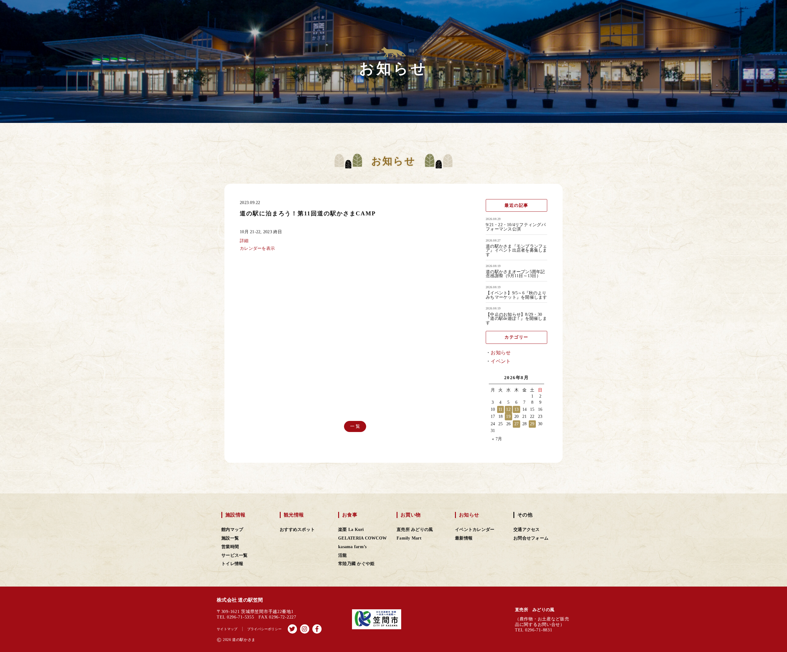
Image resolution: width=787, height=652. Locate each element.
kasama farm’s (352, 546)
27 (516, 424)
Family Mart (409, 538)
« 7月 (497, 439)
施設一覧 (230, 538)
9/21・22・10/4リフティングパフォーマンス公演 (516, 227)
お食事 (349, 514)
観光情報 (294, 514)
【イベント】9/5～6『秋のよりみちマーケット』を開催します (516, 295)
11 (500, 409)
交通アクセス (526, 529)
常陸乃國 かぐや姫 (356, 563)
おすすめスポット (297, 529)
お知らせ (501, 352)
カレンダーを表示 (257, 248)
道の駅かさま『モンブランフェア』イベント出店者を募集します (516, 250)
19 (508, 416)
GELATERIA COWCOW (362, 538)
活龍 (342, 555)
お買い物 (411, 514)
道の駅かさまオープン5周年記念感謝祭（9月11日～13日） (515, 274)
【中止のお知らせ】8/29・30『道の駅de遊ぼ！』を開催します (516, 318)
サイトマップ (227, 629)
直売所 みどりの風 (415, 529)
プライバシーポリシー (264, 629)
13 (516, 409)
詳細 (244, 240)
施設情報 (235, 514)
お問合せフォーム (530, 538)
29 (532, 424)
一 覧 (355, 426)
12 (508, 409)
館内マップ (232, 529)
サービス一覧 (234, 555)
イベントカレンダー (474, 529)
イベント (501, 361)
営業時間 (230, 546)
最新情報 (464, 538)
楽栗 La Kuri (351, 529)
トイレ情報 (232, 563)
